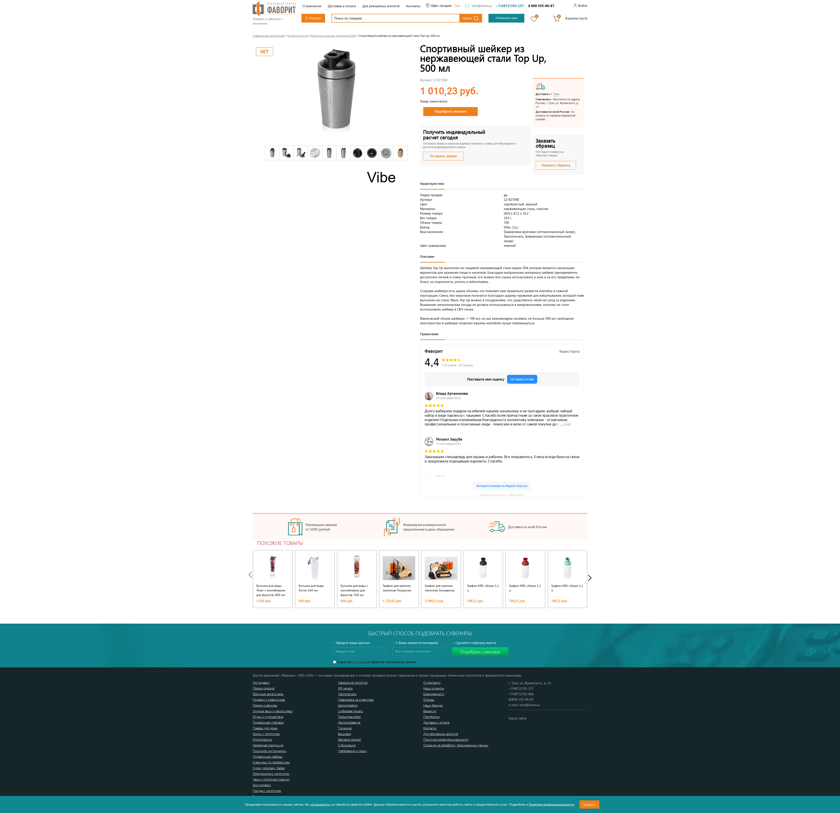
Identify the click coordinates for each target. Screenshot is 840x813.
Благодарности (433, 694)
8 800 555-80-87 (541, 6)
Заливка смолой (349, 739)
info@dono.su (482, 6)
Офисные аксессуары (268, 694)
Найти (467, 18)
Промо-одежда (263, 688)
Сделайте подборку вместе (474, 642)
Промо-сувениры (265, 705)
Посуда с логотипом (267, 790)
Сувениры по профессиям (271, 762)
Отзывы (428, 699)
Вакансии (429, 711)
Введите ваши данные (351, 642)
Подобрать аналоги (450, 111)
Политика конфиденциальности (445, 739)
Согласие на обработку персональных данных (455, 745)
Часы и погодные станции (271, 779)
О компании (312, 6)
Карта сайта (518, 718)
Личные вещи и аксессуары (272, 711)
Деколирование (349, 722)
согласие (360, 662)
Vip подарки (261, 682)
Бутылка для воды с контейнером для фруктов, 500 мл (354, 590)
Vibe (515, 227)
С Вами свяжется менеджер (415, 642)
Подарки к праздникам (269, 699)
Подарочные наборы (267, 756)
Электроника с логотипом (271, 773)
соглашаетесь (320, 804)
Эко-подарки (262, 785)
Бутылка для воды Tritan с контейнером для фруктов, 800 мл (270, 590)
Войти (582, 5)
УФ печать (345, 688)
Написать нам (506, 18)
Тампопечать (347, 694)
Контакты (413, 6)
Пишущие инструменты (269, 751)
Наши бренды (433, 705)
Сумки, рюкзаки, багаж (269, 768)
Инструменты (262, 739)
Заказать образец (555, 165)
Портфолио (431, 716)
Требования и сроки (352, 751)
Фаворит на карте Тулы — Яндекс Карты (502, 495)
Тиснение (345, 728)
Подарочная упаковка (268, 722)
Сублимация (346, 745)
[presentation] (251, 575)
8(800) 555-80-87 (521, 699)
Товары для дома (265, 728)
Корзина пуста (576, 18)
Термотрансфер (349, 716)
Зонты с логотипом (266, 734)
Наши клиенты (433, 688)
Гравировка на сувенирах (356, 699)
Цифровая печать (350, 711)
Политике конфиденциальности (551, 804)
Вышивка (344, 734)
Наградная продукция (268, 745)
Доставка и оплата (342, 6)
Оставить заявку (443, 156)
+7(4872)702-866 (521, 694)
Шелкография (347, 705)
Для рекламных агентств (381, 6)
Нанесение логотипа (352, 682)
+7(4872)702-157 (510, 6)
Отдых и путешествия (268, 716)
